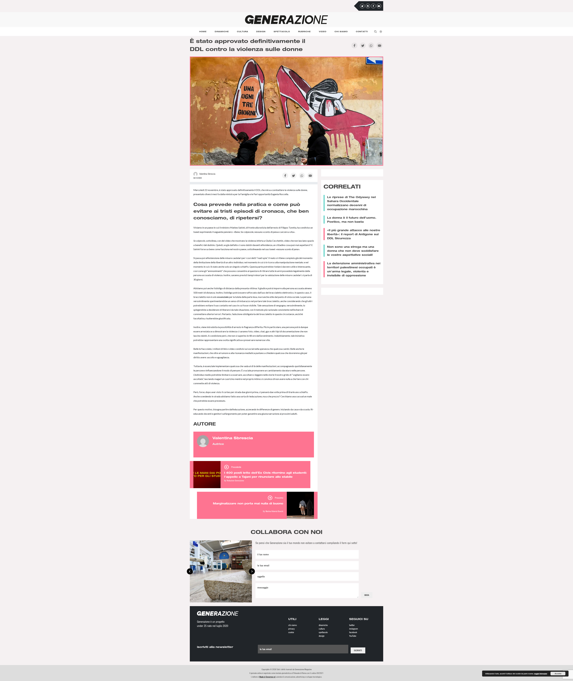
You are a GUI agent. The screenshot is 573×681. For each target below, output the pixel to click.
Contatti (362, 31)
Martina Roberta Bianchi (274, 511)
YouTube (352, 635)
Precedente (236, 467)
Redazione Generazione (235, 480)
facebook (353, 632)
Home (203, 31)
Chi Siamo (341, 31)
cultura (322, 628)
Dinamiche (222, 31)
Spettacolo (282, 31)
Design (260, 31)
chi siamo (292, 625)
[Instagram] (367, 6)
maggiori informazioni (540, 674)
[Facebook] (373, 6)
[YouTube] (378, 6)
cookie (291, 632)
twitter (352, 625)
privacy (291, 628)
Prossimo (279, 497)
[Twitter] (362, 6)
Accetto (558, 673)
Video (322, 31)
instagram (353, 628)
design (321, 635)
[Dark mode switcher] (380, 31)
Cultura (242, 31)
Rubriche (304, 31)
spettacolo (323, 632)
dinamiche (323, 625)
